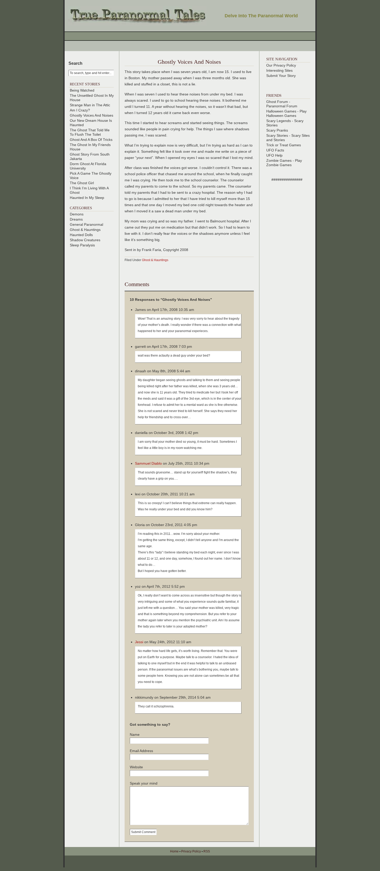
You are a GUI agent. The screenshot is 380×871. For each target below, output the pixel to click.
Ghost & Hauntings (85, 230)
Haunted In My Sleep (87, 198)
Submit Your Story (281, 76)
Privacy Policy (191, 851)
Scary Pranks (277, 130)
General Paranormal (86, 224)
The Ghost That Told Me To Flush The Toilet (90, 132)
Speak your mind (143, 783)
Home (174, 851)
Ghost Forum (277, 102)
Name (135, 734)
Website (136, 767)
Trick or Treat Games (283, 145)
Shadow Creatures (85, 240)
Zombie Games (279, 160)
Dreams (76, 219)
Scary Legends (278, 121)
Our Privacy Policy (281, 65)
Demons (76, 214)
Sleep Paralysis (82, 245)
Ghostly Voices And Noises (91, 115)
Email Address (141, 751)
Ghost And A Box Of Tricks (91, 140)
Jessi (139, 642)
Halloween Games (281, 111)
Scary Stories (277, 135)
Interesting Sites (279, 70)
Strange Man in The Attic (90, 105)
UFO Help (274, 155)
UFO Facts (275, 150)
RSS (206, 851)
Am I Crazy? (80, 110)
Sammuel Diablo (148, 463)
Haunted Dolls (81, 235)
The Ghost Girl (82, 183)
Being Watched (82, 90)
